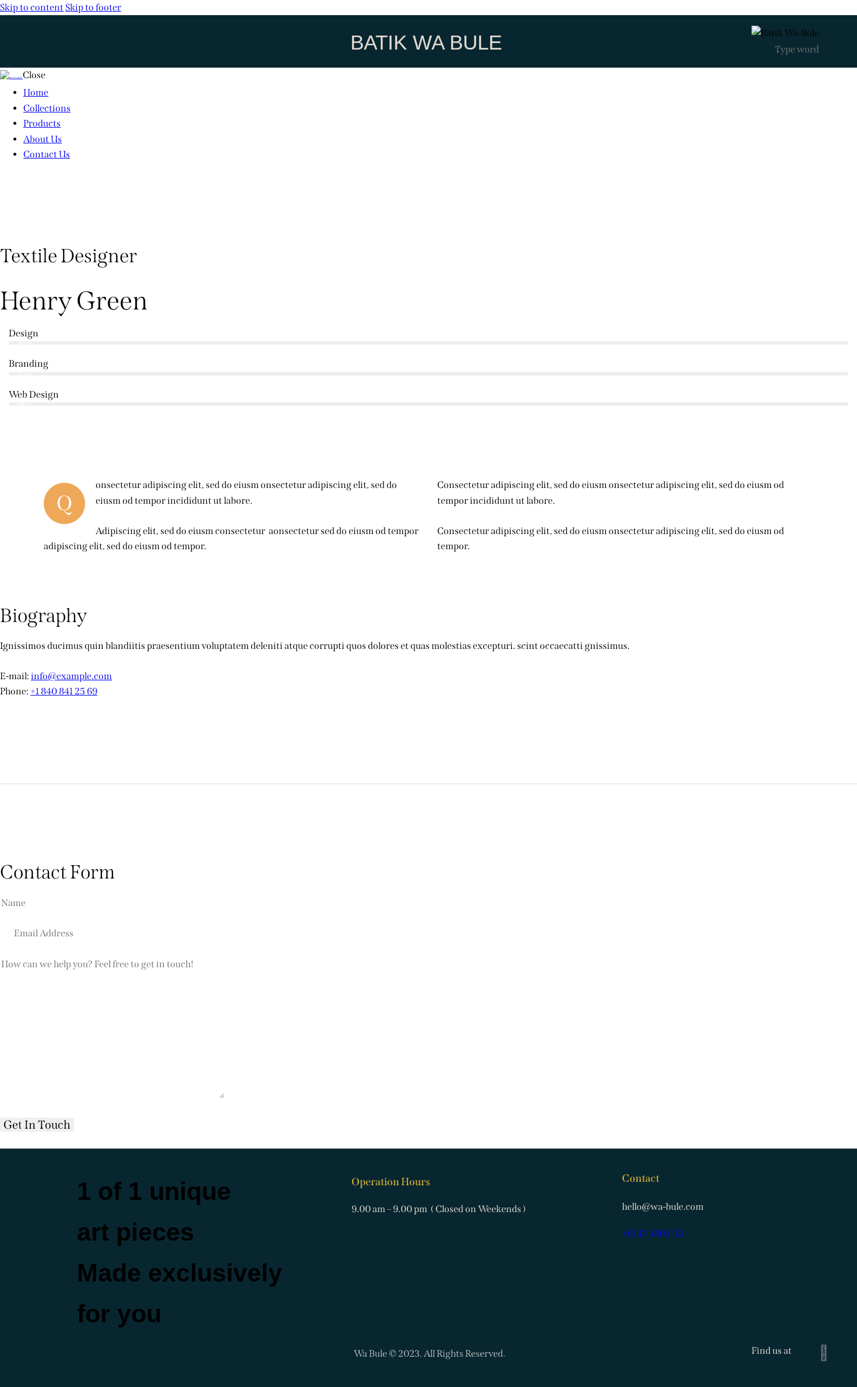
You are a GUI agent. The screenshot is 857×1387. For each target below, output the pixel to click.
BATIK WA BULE (426, 42)
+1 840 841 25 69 (63, 691)
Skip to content (32, 7)
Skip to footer (93, 7)
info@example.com (71, 676)
